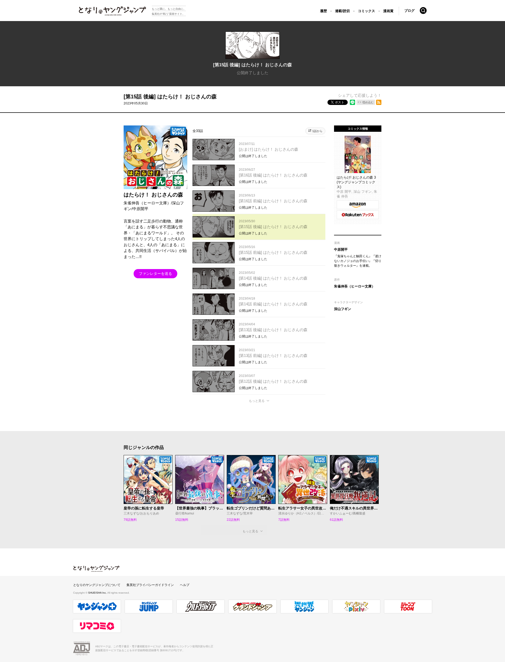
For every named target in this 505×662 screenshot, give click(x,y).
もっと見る (257, 401)
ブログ (409, 11)
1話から (317, 131)
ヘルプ (184, 585)
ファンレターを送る (155, 273)
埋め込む (368, 102)
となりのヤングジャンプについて (96, 585)
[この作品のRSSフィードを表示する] (378, 102)
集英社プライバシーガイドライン (150, 585)
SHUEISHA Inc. (97, 592)
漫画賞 (388, 11)
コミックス (366, 11)
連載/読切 (342, 11)
